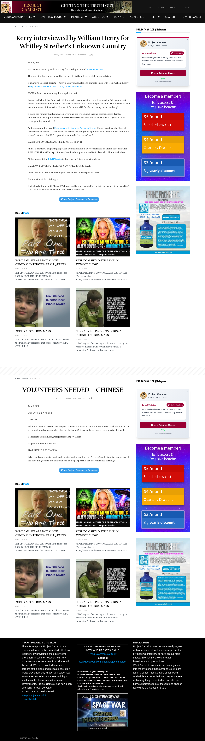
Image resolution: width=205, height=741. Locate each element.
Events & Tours (51, 17)
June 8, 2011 (58, 55)
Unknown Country (96, 69)
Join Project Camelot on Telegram (80, 199)
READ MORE (29, 699)
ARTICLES (37, 27)
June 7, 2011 (58, 398)
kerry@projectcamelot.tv (35, 695)
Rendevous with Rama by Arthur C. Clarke (75, 128)
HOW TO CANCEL (191, 17)
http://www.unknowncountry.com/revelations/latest (56, 86)
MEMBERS (77, 17)
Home (17, 27)
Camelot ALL (26, 27)
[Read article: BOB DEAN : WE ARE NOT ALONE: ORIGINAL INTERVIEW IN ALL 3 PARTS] (42, 236)
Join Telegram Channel (164, 73)
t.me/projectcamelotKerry (102, 654)
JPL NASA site (55, 159)
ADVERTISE (137, 17)
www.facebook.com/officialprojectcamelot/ (102, 661)
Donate (161, 7)
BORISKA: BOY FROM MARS (33, 331)
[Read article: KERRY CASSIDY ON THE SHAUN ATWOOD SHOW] (103, 236)
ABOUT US (98, 17)
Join (150, 7)
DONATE (119, 17)
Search (170, 17)
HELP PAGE (185, 7)
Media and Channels (17, 17)
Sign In (172, 7)
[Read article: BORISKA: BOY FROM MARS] (42, 307)
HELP (152, 17)
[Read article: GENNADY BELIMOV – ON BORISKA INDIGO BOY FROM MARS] (103, 307)
